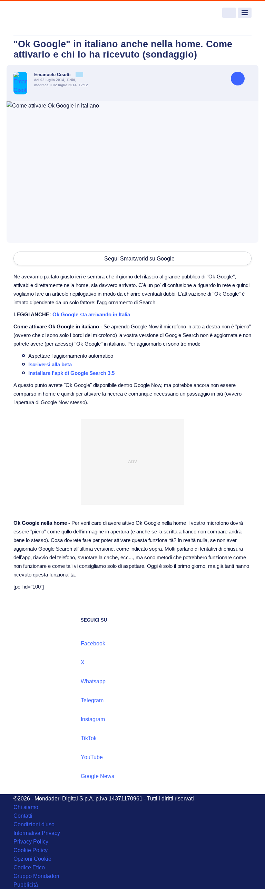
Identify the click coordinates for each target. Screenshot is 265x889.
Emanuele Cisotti (53, 74)
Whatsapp (93, 681)
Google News (97, 776)
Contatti (22, 816)
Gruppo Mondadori (36, 876)
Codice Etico (29, 867)
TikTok (89, 738)
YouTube (92, 757)
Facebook (93, 643)
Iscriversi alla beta (50, 364)
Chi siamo (25, 807)
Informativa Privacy (36, 833)
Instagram (93, 719)
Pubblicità (25, 885)
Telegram (92, 700)
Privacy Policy (30, 842)
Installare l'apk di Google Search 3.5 (71, 373)
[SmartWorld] (39, 13)
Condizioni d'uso (34, 824)
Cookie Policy (30, 850)
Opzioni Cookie (32, 859)
